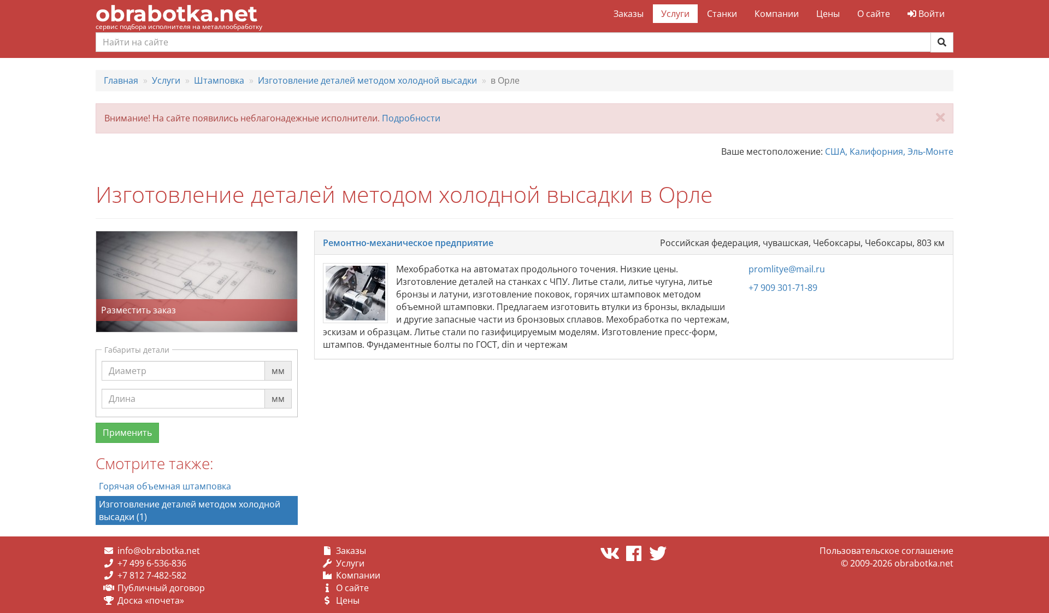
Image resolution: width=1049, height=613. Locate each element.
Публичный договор (161, 588)
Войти (930, 14)
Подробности (411, 118)
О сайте (873, 14)
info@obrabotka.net (158, 551)
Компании (777, 14)
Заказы (629, 14)
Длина (122, 388)
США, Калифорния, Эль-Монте (889, 151)
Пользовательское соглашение (886, 551)
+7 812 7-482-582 (151, 575)
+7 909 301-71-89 (783, 288)
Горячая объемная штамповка (165, 486)
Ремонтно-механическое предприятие (408, 243)
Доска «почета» (150, 600)
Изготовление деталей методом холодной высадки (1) (189, 510)
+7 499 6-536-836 (151, 563)
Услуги (675, 14)
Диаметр (127, 360)
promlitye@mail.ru (787, 269)
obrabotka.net (176, 13)
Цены (828, 14)
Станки (722, 14)
